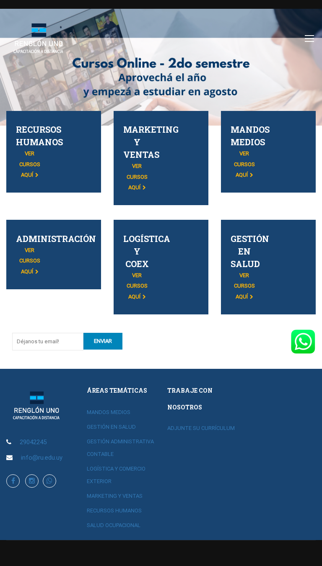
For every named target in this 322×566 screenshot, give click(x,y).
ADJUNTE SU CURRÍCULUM (201, 428)
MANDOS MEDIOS (108, 412)
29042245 (33, 442)
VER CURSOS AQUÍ (29, 164)
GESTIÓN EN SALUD (111, 427)
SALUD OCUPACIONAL (113, 525)
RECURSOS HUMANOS (114, 510)
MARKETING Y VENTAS (115, 496)
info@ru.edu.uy (41, 457)
